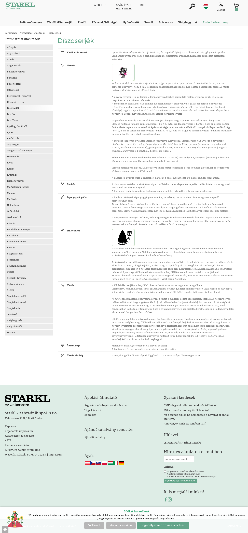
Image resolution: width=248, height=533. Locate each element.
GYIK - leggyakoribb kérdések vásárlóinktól (190, 405)
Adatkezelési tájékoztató (20, 435)
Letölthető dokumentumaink (22, 449)
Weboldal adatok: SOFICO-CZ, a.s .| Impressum (33, 454)
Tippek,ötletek (92, 410)
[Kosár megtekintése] (236, 5)
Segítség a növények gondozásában (106, 405)
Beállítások (94, 525)
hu (205, 6)
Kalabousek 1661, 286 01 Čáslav (24, 418)
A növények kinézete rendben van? (185, 423)
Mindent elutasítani (121, 525)
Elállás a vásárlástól (17, 445)
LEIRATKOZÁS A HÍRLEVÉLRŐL (182, 442)
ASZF (8, 440)
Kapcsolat (11, 426)
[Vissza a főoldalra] (5, 529)
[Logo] (20, 7)
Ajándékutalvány (94, 437)
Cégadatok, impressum (19, 431)
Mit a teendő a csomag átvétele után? (186, 410)
